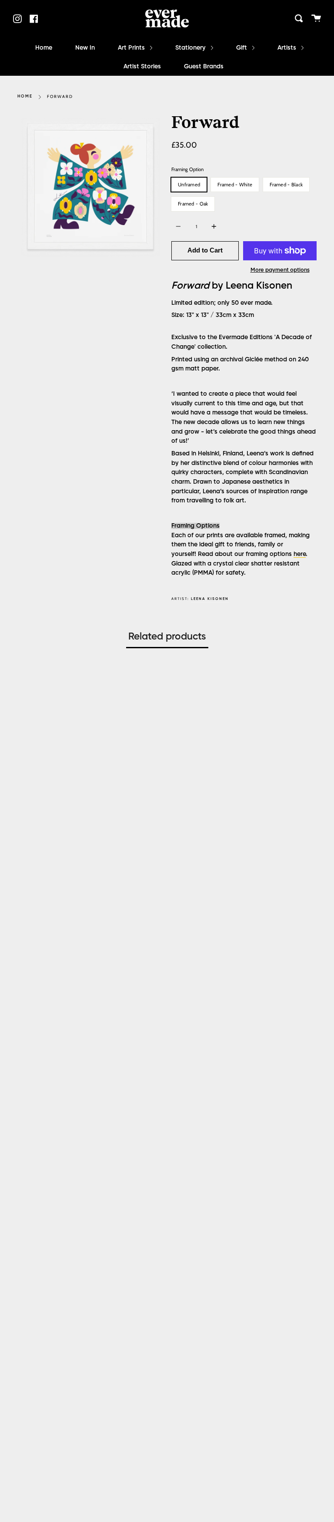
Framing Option (187, 169)
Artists (287, 48)
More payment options (280, 270)
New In (85, 48)
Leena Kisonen (210, 599)
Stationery (191, 48)
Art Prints (132, 48)
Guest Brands (204, 67)
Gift (242, 48)
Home (43, 48)
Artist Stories (142, 67)
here (300, 554)
